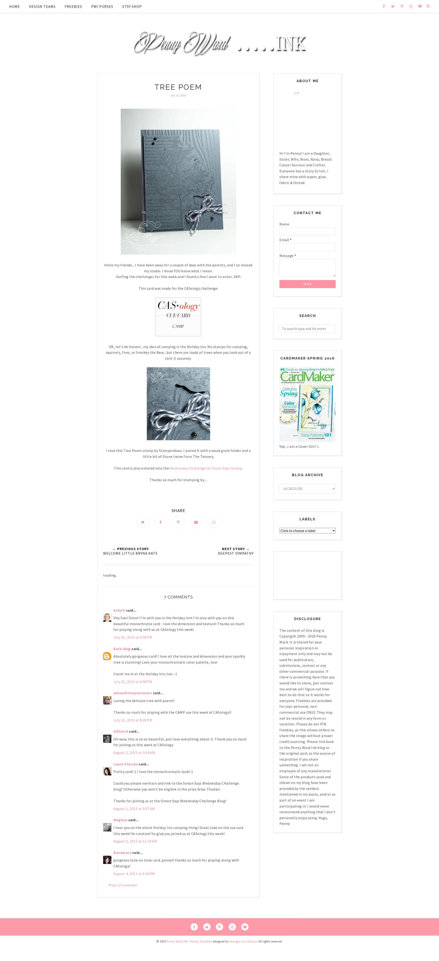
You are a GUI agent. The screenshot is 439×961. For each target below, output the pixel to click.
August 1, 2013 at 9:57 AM (134, 808)
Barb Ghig (122, 648)
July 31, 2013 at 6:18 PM (132, 637)
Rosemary (122, 852)
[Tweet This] (143, 522)
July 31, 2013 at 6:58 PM (132, 681)
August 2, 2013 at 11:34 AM (135, 841)
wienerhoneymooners (132, 693)
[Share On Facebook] (161, 522)
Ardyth (119, 610)
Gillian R (120, 731)
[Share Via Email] (196, 522)
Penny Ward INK (177, 941)
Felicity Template (201, 941)
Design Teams (42, 6)
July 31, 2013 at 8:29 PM (132, 720)
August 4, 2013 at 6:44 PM (134, 873)
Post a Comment (123, 885)
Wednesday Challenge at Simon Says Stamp (206, 468)
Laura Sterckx (125, 764)
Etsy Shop (132, 6)
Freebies (73, 6)
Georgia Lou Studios (243, 941)
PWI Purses (102, 6)
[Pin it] (178, 522)
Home (14, 6)
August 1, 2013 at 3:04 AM (134, 752)
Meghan (120, 820)
